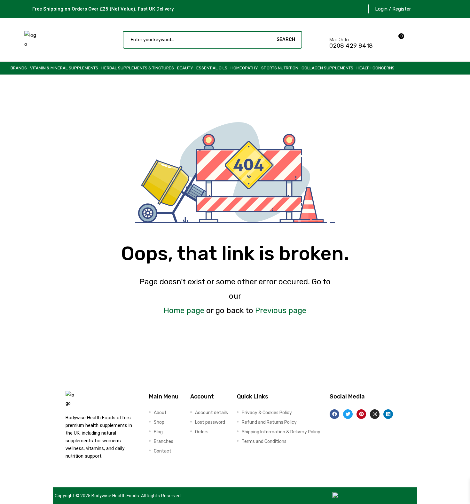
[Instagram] (375, 414)
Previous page (280, 310)
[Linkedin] (388, 414)
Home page (184, 310)
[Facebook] (334, 414)
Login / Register (393, 9)
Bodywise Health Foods (115, 495)
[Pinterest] (361, 414)
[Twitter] (348, 414)
